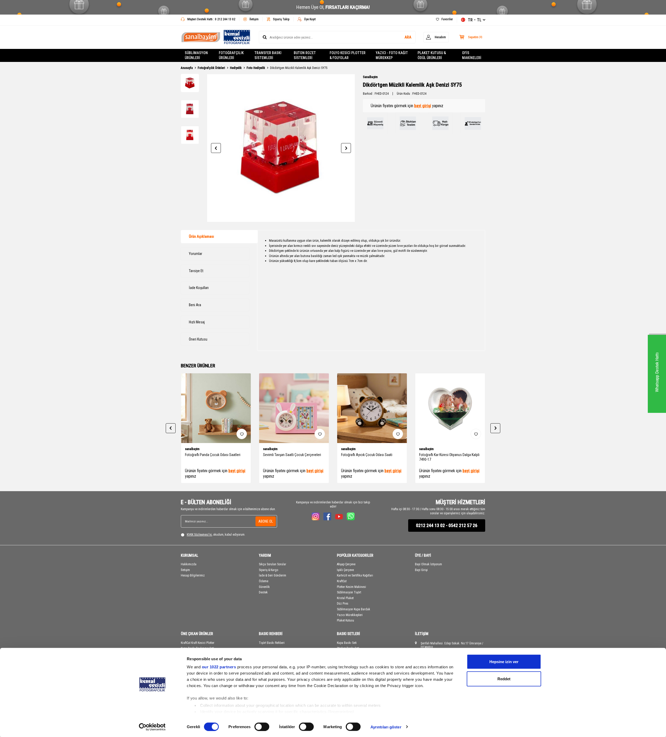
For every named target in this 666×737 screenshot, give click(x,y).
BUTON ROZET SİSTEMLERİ (305, 55)
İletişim (254, 19)
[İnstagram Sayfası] (315, 516)
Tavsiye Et (196, 271)
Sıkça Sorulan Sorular (272, 564)
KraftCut (342, 581)
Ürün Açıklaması (201, 236)
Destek (263, 592)
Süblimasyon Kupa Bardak (353, 609)
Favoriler (447, 19)
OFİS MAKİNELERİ (471, 55)
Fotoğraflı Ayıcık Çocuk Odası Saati (366, 455)
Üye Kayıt (310, 19)
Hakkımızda (188, 564)
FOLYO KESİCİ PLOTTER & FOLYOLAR (348, 55)
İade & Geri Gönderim (272, 575)
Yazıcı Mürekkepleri (350, 615)
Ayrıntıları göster (385, 727)
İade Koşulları (199, 288)
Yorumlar (195, 254)
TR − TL (475, 19)
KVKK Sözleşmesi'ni (199, 534)
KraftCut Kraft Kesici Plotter (197, 643)
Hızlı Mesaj (197, 322)
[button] (216, 148)
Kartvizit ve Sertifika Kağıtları (355, 575)
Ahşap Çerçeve (346, 564)
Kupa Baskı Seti (347, 643)
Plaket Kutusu (345, 620)
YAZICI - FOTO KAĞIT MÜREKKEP (392, 55)
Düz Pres (342, 603)
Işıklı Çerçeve (345, 570)
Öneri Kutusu (198, 339)
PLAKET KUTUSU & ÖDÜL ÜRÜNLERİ (432, 55)
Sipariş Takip (281, 19)
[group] (281, 148)
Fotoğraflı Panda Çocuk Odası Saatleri (212, 455)
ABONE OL (265, 521)
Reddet (503, 678)
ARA (408, 37)
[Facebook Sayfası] (327, 516)
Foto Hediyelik (256, 68)
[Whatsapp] (351, 516)
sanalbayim (192, 449)
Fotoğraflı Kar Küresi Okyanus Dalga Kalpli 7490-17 (449, 457)
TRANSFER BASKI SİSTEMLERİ (267, 55)
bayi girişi (422, 105)
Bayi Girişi (421, 570)
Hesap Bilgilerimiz (193, 575)
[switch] (261, 726)
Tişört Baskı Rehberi (272, 643)
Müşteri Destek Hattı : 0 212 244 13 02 (211, 19)
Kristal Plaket (345, 598)
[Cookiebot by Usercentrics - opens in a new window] (152, 727)
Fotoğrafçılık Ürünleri (211, 68)
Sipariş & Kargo (268, 570)
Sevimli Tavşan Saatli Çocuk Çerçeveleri (292, 455)
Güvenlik (264, 587)
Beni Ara (195, 305)
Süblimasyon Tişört (349, 592)
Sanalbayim (370, 77)
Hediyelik (236, 68)
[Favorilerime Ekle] (241, 434)
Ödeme (263, 581)
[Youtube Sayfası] (339, 516)
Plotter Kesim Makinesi (351, 587)
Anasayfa (187, 68)
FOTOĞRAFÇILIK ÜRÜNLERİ (231, 55)
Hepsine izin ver (503, 661)
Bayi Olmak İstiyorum (428, 564)
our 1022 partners (219, 667)
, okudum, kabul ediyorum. (216, 534)
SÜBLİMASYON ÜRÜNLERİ (196, 55)
